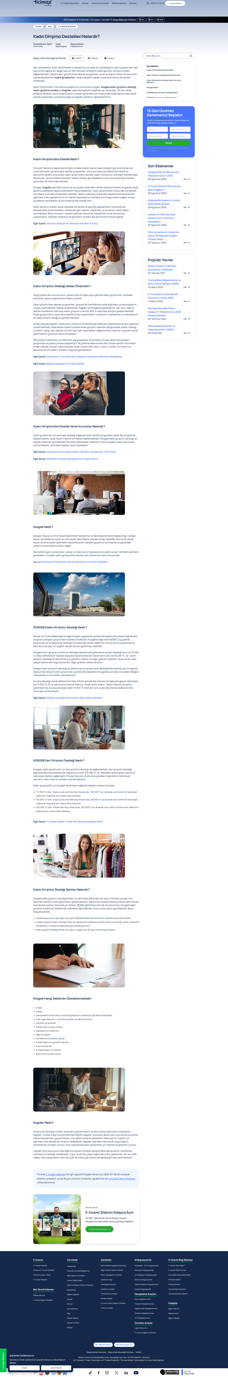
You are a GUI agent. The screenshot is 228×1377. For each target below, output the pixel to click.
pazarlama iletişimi (113, 715)
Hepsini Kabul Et (56, 1368)
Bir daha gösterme (115, 722)
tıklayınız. (13, 1363)
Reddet (24, 1368)
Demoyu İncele (114, 709)
